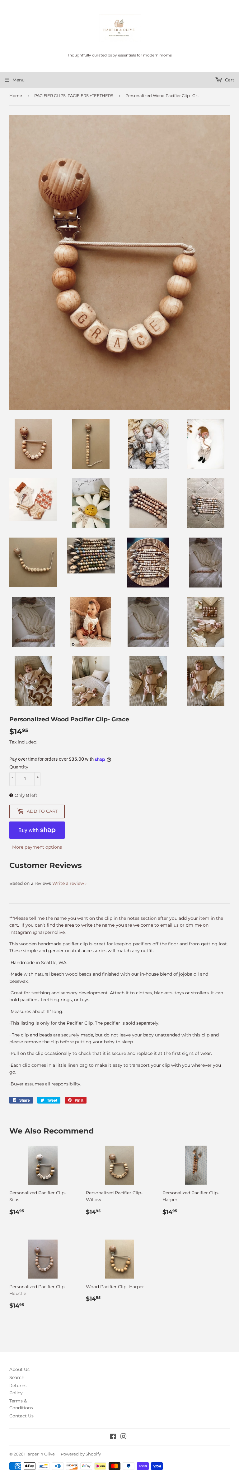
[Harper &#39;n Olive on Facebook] (113, 1437)
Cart (229, 80)
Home (15, 95)
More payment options (37, 847)
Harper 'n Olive (39, 1453)
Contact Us (21, 1416)
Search (16, 1377)
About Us (19, 1369)
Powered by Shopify (81, 1453)
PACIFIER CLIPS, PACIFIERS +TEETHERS (73, 95)
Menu (18, 80)
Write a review (68, 883)
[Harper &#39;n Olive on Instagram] (123, 1437)
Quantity (18, 767)
